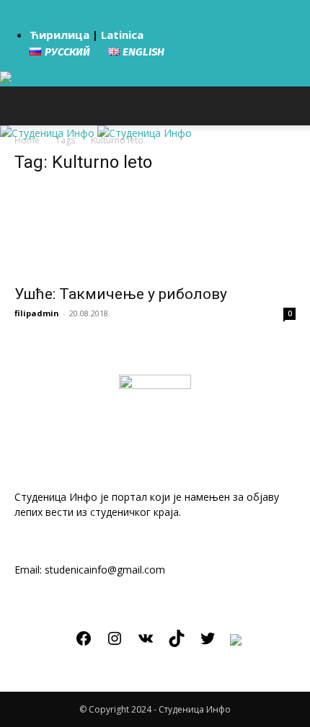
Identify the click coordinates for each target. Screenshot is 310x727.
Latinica (122, 34)
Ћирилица (59, 34)
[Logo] (48, 133)
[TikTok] (176, 643)
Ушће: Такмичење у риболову (120, 294)
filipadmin (36, 313)
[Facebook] (83, 643)
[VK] (145, 643)
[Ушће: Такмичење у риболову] (155, 231)
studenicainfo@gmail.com (105, 569)
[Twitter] (207, 643)
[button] (23, 105)
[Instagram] (114, 643)
